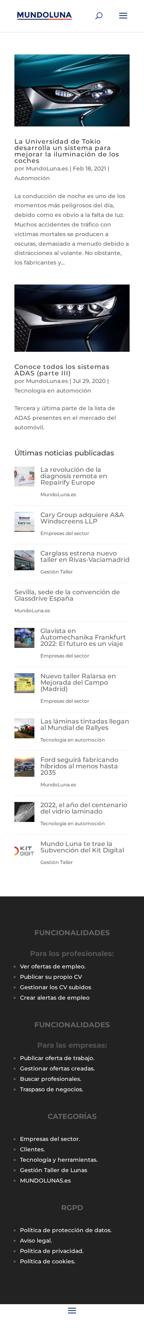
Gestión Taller (56, 572)
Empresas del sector (64, 533)
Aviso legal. (36, 1240)
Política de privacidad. (52, 1251)
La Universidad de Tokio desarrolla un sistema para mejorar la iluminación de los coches (66, 151)
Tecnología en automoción (52, 390)
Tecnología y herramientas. (59, 1159)
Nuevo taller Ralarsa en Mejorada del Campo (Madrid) (78, 682)
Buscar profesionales (50, 1078)
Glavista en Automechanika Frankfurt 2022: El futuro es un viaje (83, 637)
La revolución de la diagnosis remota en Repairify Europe (73, 476)
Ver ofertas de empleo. (53, 966)
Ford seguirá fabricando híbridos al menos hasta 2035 (79, 766)
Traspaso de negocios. (51, 1089)
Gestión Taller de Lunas (53, 1170)
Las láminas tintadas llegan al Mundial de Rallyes (84, 725)
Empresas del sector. (50, 1139)
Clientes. (32, 1149)
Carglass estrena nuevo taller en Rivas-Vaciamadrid (85, 556)
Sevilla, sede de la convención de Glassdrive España (67, 595)
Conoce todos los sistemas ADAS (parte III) (62, 370)
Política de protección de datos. (66, 1230)
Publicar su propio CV (51, 976)
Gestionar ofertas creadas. (57, 1068)
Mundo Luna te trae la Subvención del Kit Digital (82, 847)
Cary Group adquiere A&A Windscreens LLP (82, 518)
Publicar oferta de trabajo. (57, 1058)
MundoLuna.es (47, 168)
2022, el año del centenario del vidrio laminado (83, 808)
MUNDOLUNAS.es (45, 1180)
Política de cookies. (47, 1261)
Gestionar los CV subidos (55, 987)
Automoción (32, 178)
